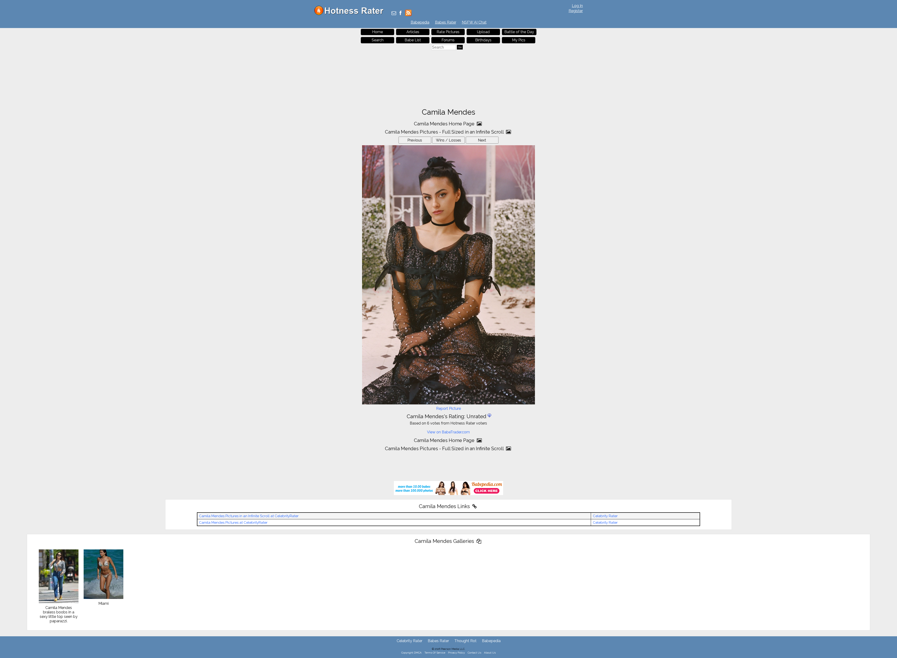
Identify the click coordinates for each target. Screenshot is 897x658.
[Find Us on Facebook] (400, 13)
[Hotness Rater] (350, 14)
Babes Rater (445, 22)
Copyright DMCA (411, 652)
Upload (483, 32)
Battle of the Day (519, 32)
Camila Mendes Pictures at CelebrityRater (233, 522)
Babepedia (420, 22)
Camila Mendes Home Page (445, 124)
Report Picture (448, 408)
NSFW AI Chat (474, 22)
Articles (412, 32)
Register (576, 11)
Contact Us (474, 652)
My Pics (518, 40)
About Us (490, 652)
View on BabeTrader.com (448, 432)
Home (377, 32)
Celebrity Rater (605, 516)
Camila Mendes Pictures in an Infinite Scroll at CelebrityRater (249, 516)
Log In (577, 6)
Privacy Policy (456, 652)
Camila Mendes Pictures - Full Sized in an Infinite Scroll (445, 132)
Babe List (413, 40)
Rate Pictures (448, 32)
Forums (448, 40)
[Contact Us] (393, 13)
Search (378, 40)
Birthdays (483, 40)
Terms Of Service (434, 652)
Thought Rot (465, 641)
